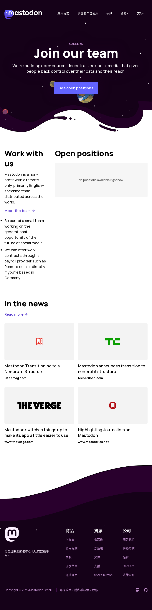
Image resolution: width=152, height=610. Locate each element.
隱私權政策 (81, 590)
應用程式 (63, 13)
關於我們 (129, 539)
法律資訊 (129, 575)
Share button (103, 575)
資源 (123, 13)
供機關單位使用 (87, 13)
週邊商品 (72, 575)
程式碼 (98, 539)
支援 (97, 566)
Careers (128, 566)
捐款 (109, 13)
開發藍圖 (72, 566)
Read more (14, 314)
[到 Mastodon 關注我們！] (137, 590)
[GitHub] (146, 590)
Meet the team (17, 210)
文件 (97, 557)
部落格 (98, 548)
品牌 (126, 557)
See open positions (76, 88)
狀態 (95, 590)
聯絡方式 (129, 548)
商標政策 (65, 590)
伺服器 (70, 539)
